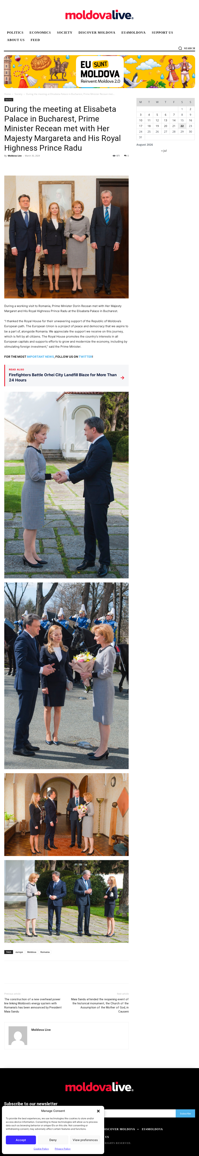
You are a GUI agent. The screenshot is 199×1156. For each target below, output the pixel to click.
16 (190, 120)
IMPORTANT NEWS (40, 357)
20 (165, 126)
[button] (98, 1111)
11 (149, 120)
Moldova (31, 952)
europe (19, 952)
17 (140, 126)
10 (140, 120)
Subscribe (185, 1113)
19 (157, 126)
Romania (45, 952)
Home (7, 94)
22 (182, 126)
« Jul (164, 150)
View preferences (85, 1140)
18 (149, 126)
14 (173, 120)
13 (165, 120)
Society (18, 94)
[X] (17, 164)
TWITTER (85, 357)
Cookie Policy (41, 1148)
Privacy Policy (63, 1148)
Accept (21, 1140)
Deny (53, 1140)
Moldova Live (15, 155)
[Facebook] (8, 164)
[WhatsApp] (35, 164)
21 (173, 126)
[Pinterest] (26, 164)
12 (157, 120)
